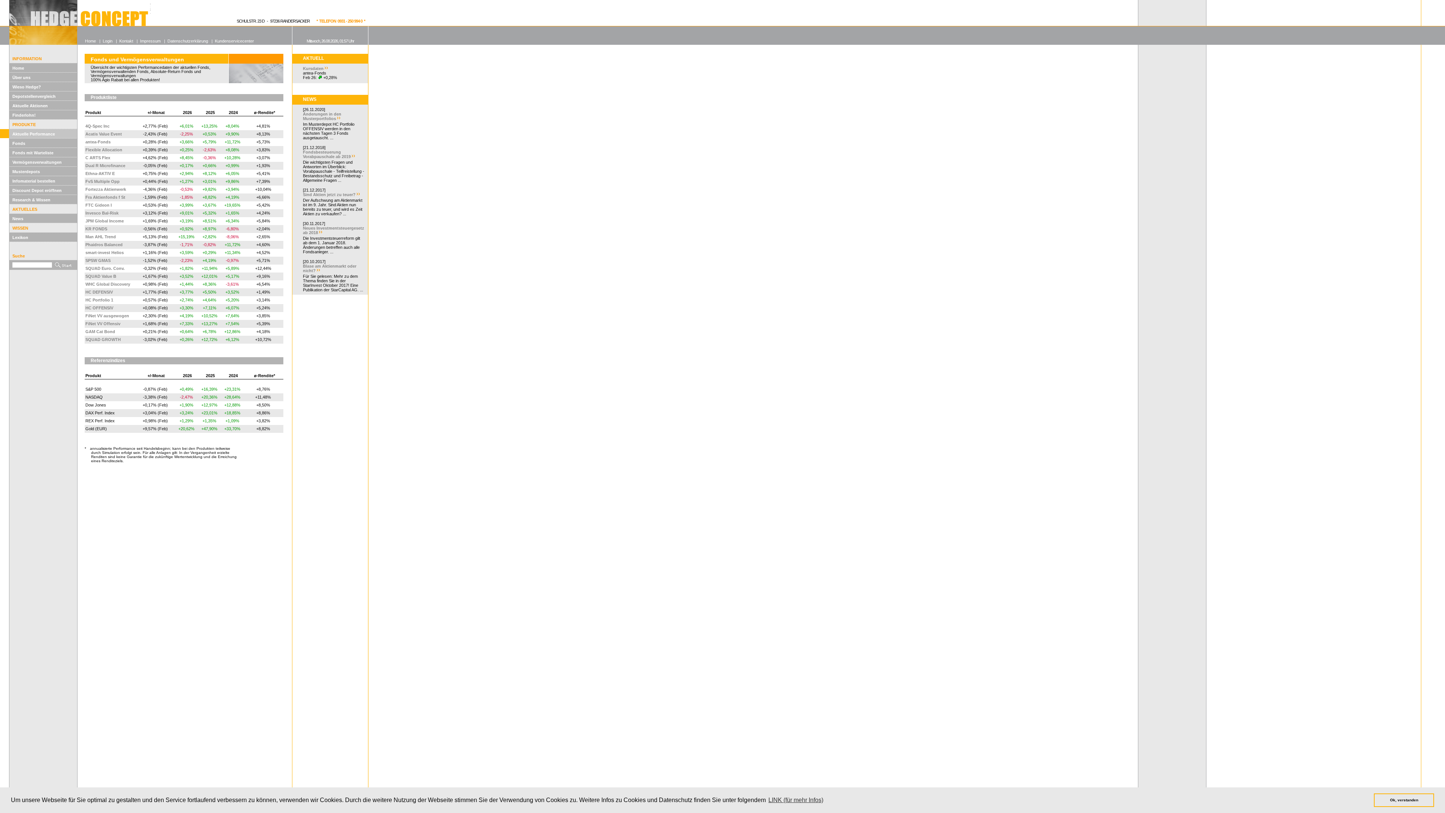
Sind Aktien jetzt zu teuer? (329, 194)
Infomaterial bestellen (33, 181)
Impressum (150, 41)
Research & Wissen (31, 200)
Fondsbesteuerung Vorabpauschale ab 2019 (327, 154)
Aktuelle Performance (33, 134)
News (17, 218)
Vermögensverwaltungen (37, 162)
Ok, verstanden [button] (1404, 800)
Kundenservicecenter (234, 41)
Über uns (21, 77)
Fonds (18, 143)
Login (108, 41)
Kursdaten (313, 68)
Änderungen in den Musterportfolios (322, 116)
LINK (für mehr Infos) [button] (795, 800)
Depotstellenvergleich (34, 96)
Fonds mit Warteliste (32, 153)
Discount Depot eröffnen (37, 190)
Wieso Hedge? (26, 87)
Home (18, 68)
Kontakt (126, 41)
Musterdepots (26, 171)
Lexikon (20, 237)
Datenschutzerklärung (187, 41)
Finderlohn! (24, 115)
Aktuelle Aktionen (30, 106)
